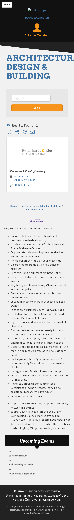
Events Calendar (40, 206)
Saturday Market (18, 454)
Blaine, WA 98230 (34, 495)
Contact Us (44, 209)
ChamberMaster (32, 513)
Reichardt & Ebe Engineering (27, 171)
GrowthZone (43, 509)
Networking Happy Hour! (22, 472)
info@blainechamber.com (44, 499)
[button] (8, 125)
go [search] (38, 107)
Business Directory (20, 206)
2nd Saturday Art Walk (21, 463)
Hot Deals (56, 206)
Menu (7, 4)
